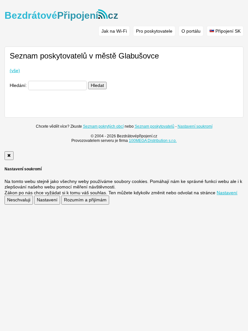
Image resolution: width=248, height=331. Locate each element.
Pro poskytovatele (154, 31)
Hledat (97, 85)
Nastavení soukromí (195, 126)
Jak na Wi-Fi (114, 31)
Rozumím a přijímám (85, 199)
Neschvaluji (18, 199)
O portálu (191, 31)
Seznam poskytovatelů (154, 126)
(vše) (15, 70)
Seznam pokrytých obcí (103, 126)
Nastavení (47, 199)
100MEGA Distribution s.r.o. (153, 140)
